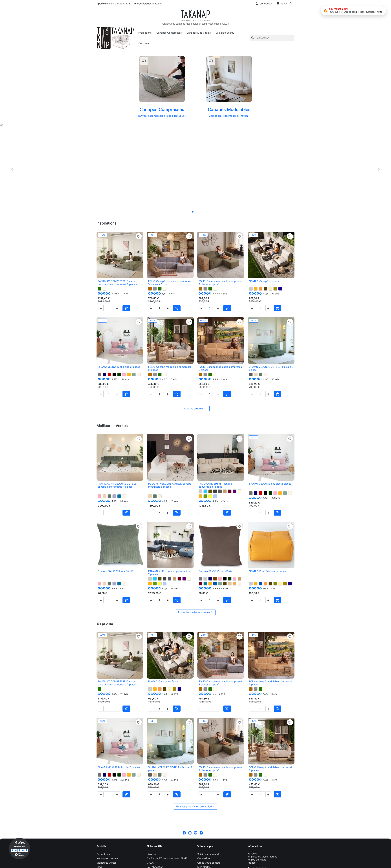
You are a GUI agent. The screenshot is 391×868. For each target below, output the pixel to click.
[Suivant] (379, 169)
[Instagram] (201, 832)
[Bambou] (275, 583)
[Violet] (234, 491)
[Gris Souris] (99, 374)
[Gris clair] (251, 289)
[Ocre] (234, 583)
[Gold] (275, 289)
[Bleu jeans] (215, 496)
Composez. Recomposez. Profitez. (229, 115)
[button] (263, 3)
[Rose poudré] (99, 496)
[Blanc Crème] (139, 374)
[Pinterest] (195, 832)
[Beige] (239, 491)
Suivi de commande (208, 854)
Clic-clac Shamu (225, 32)
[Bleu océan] (215, 583)
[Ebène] (265, 289)
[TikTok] (206, 832)
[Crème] (270, 289)
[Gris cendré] (251, 374)
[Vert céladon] (134, 374)
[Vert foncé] (119, 374)
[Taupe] (225, 491)
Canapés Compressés (169, 32)
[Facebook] (184, 832)
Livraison (152, 854)
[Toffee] (256, 374)
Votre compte (205, 846)
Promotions (145, 32)
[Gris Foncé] (215, 491)
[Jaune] (210, 496)
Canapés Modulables (198, 32)
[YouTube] (190, 832)
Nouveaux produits (107, 858)
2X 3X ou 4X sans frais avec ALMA (167, 858)
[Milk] (104, 289)
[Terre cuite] (260, 289)
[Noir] (114, 374)
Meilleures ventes (106, 862)
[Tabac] (210, 491)
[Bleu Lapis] (280, 289)
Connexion (203, 858)
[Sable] (230, 583)
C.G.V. (150, 862)
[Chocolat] (215, 579)
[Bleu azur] (119, 496)
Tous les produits (196, 408)
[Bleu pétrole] (205, 583)
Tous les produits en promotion (195, 806)
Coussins (143, 43)
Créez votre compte (208, 862)
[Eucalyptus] (260, 374)
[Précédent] (12, 169)
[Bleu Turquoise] (205, 491)
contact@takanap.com (150, 3)
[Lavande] (114, 496)
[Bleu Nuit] (104, 374)
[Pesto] (99, 289)
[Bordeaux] (230, 491)
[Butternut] (150, 289)
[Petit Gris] (155, 289)
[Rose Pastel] (124, 374)
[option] (195, 169)
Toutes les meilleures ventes (196, 612)
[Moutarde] (256, 289)
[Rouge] (109, 374)
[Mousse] (205, 496)
